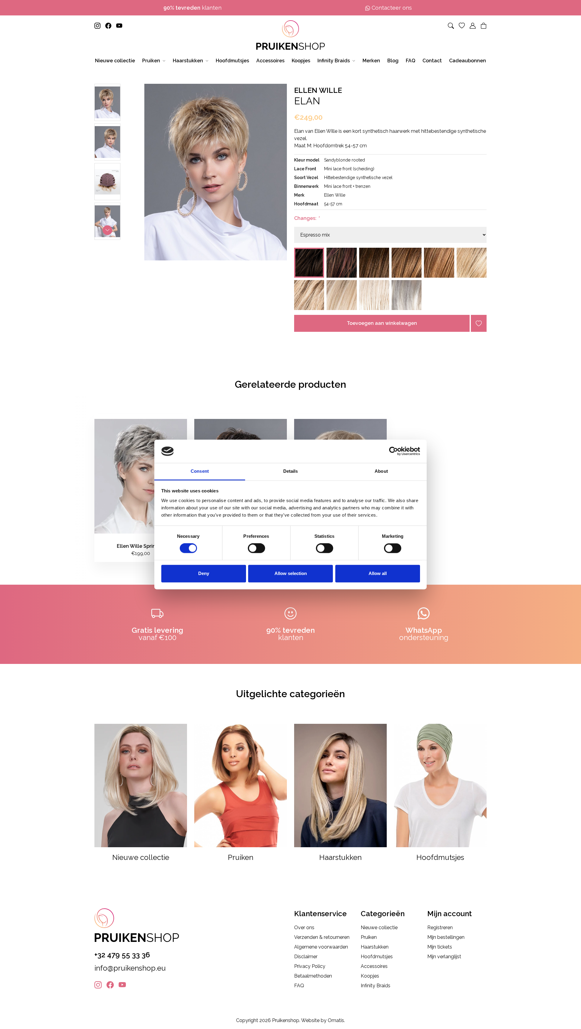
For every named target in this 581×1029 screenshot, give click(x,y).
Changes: (306, 218)
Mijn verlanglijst (444, 956)
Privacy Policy (309, 966)
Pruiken (369, 937)
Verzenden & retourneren (322, 937)
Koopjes (370, 976)
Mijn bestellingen (445, 937)
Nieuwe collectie (379, 927)
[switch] (256, 548)
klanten (192, 8)
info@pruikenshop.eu (130, 968)
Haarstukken (375, 947)
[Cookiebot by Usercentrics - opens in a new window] (393, 451)
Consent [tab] (200, 471)
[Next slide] (107, 230)
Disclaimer (305, 956)
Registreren (440, 927)
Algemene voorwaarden (321, 947)
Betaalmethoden (313, 976)
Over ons (304, 927)
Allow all (378, 573)
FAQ (299, 985)
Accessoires (374, 966)
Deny (203, 573)
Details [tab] (290, 471)
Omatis (336, 1020)
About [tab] (381, 471)
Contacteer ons (391, 8)
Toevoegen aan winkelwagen (382, 323)
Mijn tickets (439, 947)
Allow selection (290, 573)
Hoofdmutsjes (377, 956)
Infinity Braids (375, 985)
